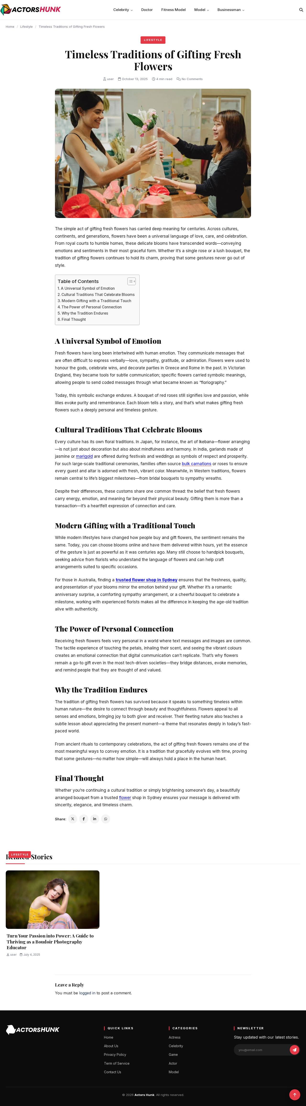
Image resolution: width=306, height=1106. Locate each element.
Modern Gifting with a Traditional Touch (96, 301)
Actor (173, 1063)
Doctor (147, 9)
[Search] (301, 10)
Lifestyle (26, 26)
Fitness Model (173, 9)
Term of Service (117, 1063)
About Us (111, 1046)
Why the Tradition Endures (85, 313)
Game (173, 1054)
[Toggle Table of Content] (129, 281)
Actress (174, 1037)
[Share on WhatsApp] (105, 818)
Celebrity (121, 9)
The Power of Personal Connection (91, 307)
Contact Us (112, 1072)
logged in (87, 993)
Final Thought (74, 319)
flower (125, 797)
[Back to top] (294, 1094)
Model (199, 9)
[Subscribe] (294, 1050)
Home (10, 26)
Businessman (229, 9)
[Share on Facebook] (83, 818)
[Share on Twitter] (72, 818)
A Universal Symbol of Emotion (88, 288)
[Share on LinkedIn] (94, 818)
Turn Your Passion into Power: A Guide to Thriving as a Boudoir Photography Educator (50, 941)
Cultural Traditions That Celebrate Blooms (98, 294)
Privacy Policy (115, 1054)
